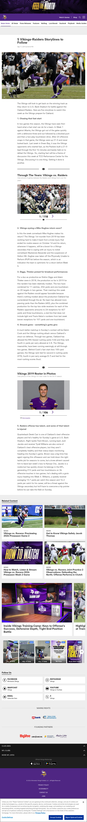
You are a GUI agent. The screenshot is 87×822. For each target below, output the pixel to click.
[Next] (52, 216)
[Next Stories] (81, 651)
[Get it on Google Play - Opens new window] (51, 764)
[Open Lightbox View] (43, 204)
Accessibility (43, 788)
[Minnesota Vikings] (43, 774)
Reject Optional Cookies (74, 817)
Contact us (43, 792)
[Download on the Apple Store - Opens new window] (35, 764)
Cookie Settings (7, 817)
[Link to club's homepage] (4, 16)
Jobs (43, 796)
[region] (43, 810)
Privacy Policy (43, 785)
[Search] (80, 17)
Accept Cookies (55, 817)
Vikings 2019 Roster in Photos (36, 373)
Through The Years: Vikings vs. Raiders (42, 175)
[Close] (83, 802)
